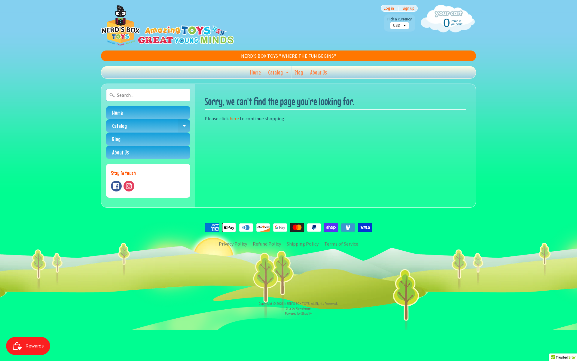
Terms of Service (341, 244)
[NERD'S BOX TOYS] (167, 25)
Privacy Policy (233, 244)
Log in (389, 8)
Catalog (279, 73)
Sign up (408, 8)
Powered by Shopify (298, 313)
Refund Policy (267, 244)
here (234, 118)
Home (255, 72)
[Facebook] (116, 186)
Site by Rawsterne (298, 308)
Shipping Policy (303, 244)
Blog (299, 72)
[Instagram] (129, 186)
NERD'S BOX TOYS (297, 303)
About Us (318, 72)
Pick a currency (399, 19)
